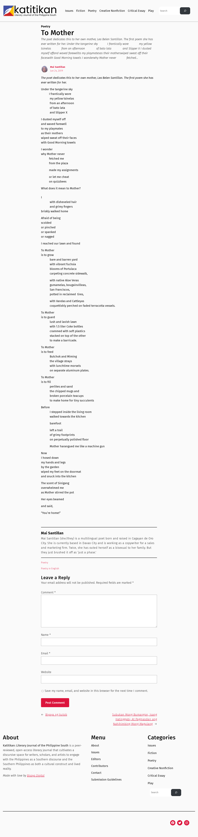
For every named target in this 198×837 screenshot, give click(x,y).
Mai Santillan (57, 67)
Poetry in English (50, 568)
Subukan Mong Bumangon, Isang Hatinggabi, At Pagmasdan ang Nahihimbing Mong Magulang (134, 719)
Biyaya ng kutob (56, 714)
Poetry (45, 26)
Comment (48, 592)
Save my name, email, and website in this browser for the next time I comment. (96, 690)
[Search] (185, 10)
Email (45, 653)
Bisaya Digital (35, 775)
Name (46, 634)
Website (46, 672)
